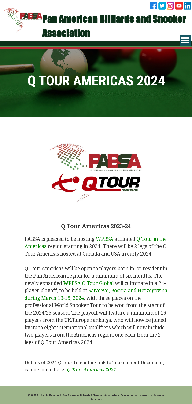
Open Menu (185, 40)
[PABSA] (23, 20)
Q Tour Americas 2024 (91, 369)
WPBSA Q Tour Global (88, 283)
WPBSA (104, 239)
